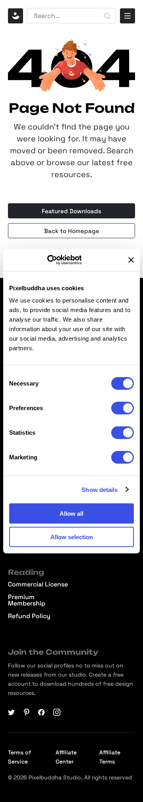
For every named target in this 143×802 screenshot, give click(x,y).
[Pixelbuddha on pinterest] (26, 712)
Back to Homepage (71, 231)
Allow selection (71, 536)
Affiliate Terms (109, 757)
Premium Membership (26, 600)
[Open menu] (127, 15)
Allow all (71, 513)
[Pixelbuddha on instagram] (56, 712)
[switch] (122, 408)
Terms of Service (19, 757)
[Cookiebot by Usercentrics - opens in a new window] (58, 260)
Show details (99, 489)
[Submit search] (107, 16)
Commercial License (38, 584)
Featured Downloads (71, 211)
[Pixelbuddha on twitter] (11, 712)
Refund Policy (29, 616)
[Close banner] (131, 260)
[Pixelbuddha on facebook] (41, 712)
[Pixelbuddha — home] (15, 15)
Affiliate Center (66, 757)
